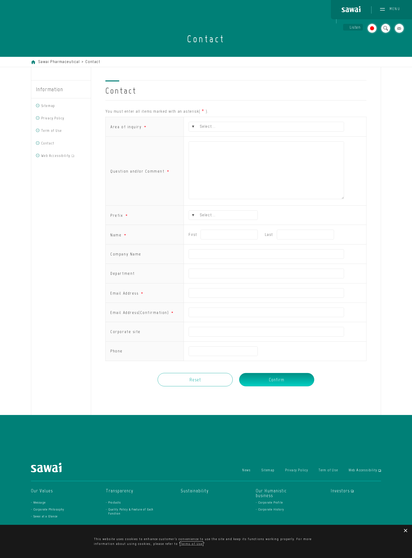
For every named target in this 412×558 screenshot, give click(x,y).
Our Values (42, 491)
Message (39, 502)
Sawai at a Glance (45, 516)
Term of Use (51, 130)
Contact (47, 143)
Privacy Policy (52, 118)
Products (114, 502)
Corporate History (271, 509)
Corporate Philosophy (48, 509)
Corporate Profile (270, 502)
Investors (342, 491)
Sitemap (48, 105)
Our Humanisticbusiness (271, 493)
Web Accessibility (63, 155)
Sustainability (195, 491)
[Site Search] (385, 29)
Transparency (120, 491)
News (246, 470)
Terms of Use (191, 544)
